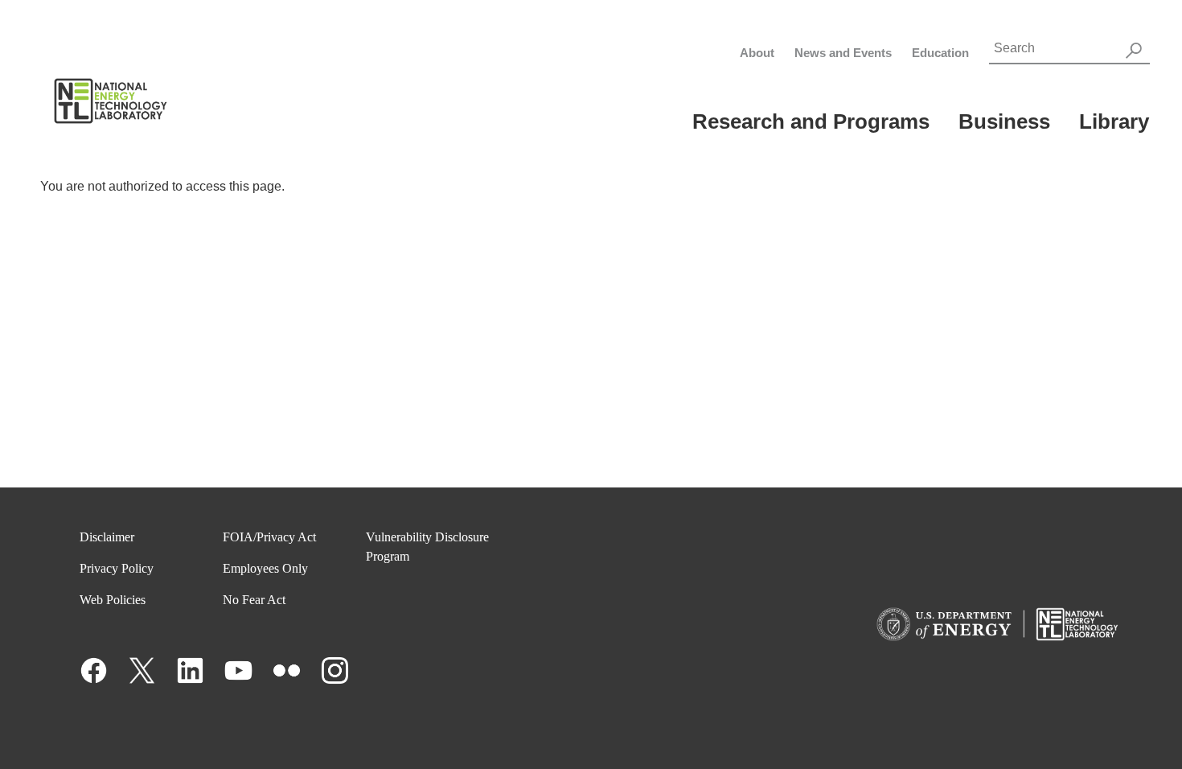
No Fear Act (254, 600)
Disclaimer (107, 537)
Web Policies (113, 600)
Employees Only (265, 568)
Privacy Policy (117, 568)
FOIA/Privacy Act (269, 537)
